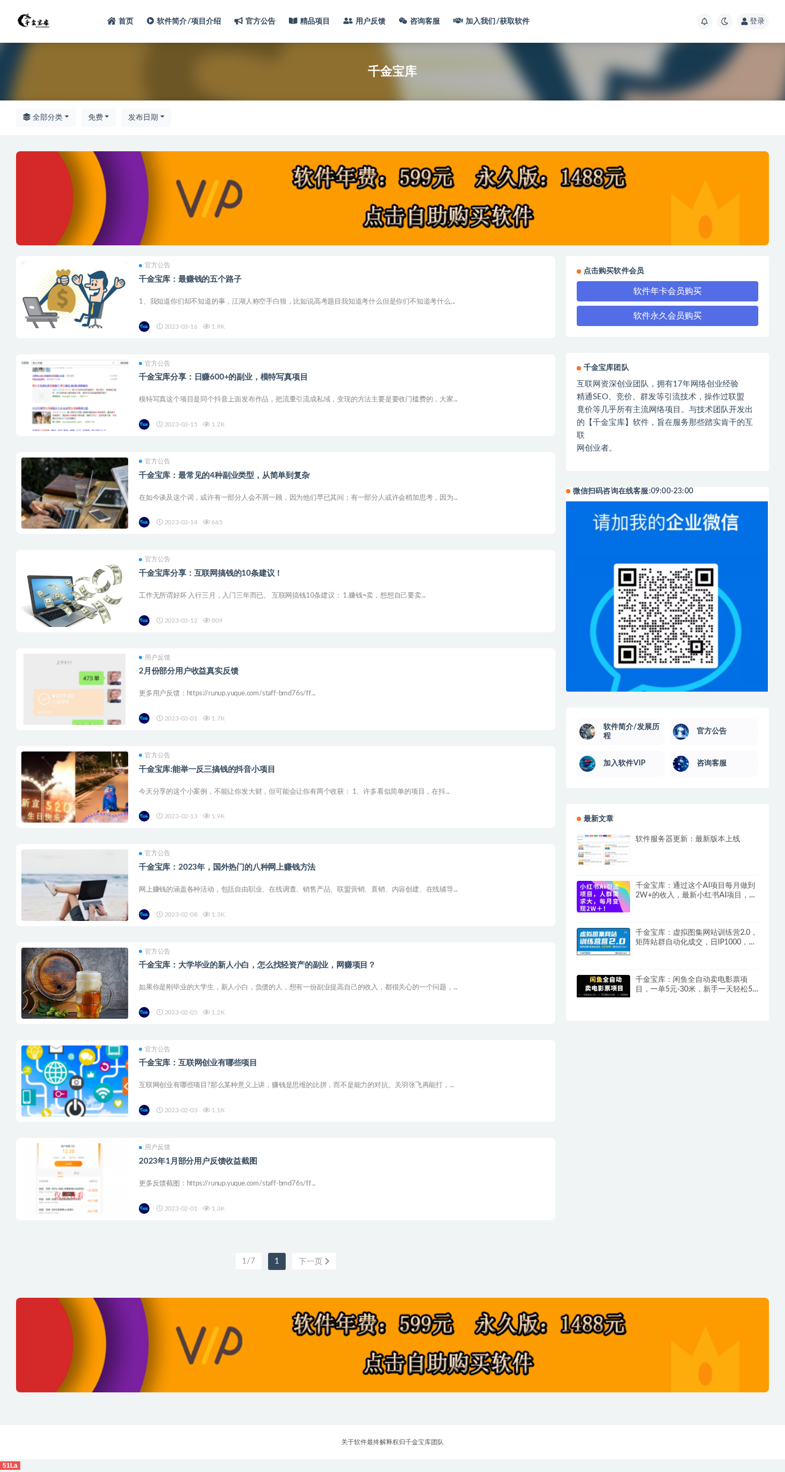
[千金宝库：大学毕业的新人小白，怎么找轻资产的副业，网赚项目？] (74, 984)
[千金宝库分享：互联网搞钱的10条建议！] (74, 593)
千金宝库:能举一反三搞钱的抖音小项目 (207, 769)
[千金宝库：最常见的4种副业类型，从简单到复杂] (74, 511)
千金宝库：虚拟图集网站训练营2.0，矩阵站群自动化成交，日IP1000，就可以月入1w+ (696, 942)
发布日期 (143, 117)
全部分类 (46, 117)
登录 (757, 21)
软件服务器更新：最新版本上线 (687, 839)
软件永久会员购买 (667, 316)
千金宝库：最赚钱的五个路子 (190, 279)
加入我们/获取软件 (498, 21)
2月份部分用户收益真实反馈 (188, 671)
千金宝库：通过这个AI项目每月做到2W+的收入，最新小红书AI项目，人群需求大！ (696, 895)
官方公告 (261, 21)
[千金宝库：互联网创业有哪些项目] (74, 1098)
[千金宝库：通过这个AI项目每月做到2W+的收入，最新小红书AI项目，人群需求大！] (603, 896)
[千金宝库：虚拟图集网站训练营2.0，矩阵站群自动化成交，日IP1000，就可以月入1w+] (603, 941)
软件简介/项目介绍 (189, 21)
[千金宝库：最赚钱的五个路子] (74, 294)
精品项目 (315, 21)
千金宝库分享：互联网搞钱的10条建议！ (210, 573)
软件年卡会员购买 (667, 291)
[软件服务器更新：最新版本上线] (603, 849)
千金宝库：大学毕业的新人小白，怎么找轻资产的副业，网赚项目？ (257, 965)
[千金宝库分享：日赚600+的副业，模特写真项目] (74, 413)
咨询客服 (425, 21)
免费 (95, 117)
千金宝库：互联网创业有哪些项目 (198, 1063)
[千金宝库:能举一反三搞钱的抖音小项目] (74, 805)
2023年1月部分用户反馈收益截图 (198, 1161)
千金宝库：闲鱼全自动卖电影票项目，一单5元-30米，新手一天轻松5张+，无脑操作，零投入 (693, 989)
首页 (126, 21)
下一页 (312, 1262)
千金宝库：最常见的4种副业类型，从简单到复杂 (224, 475)
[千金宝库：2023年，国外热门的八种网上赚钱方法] (74, 902)
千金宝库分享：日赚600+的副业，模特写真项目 (223, 377)
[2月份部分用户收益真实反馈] (74, 707)
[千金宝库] (145, 326)
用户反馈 (371, 21)
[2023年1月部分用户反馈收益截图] (74, 1196)
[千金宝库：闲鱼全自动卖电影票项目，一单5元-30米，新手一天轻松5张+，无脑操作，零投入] (603, 986)
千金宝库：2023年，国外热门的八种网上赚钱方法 (227, 867)
